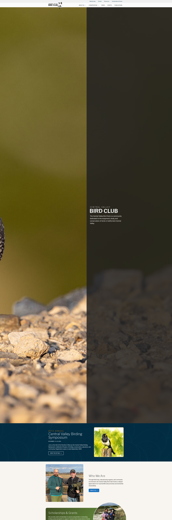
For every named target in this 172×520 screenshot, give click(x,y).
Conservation (93, 5)
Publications (118, 5)
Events (110, 5)
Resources (106, 1)
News (103, 5)
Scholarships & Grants (117, 1)
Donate (100, 1)
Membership (92, 1)
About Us (81, 5)
